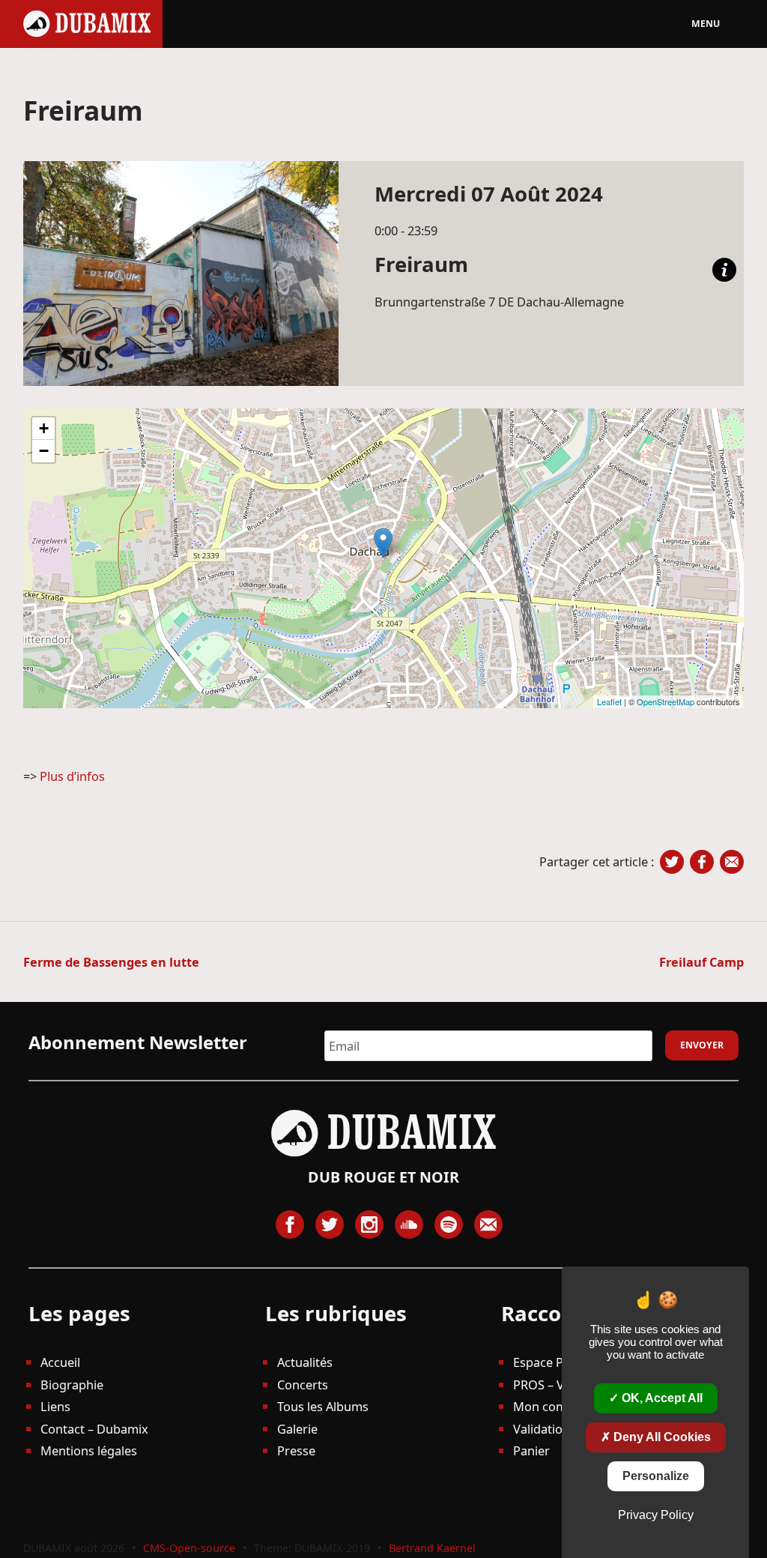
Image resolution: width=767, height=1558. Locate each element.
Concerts (302, 1384)
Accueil (60, 1362)
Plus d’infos (72, 776)
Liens (55, 1406)
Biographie (71, 1384)
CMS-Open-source (190, 1548)
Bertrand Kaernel (432, 1548)
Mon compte (549, 1406)
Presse (296, 1450)
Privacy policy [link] (656, 1515)
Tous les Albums (323, 1406)
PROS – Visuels (554, 1384)
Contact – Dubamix (94, 1428)
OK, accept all (661, 1398)
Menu (705, 23)
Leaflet (609, 701)
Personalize (655, 1476)
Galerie (297, 1428)
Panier (531, 1450)
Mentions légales (88, 1450)
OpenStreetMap (665, 701)
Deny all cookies (660, 1437)
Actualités (305, 1362)
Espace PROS (550, 1362)
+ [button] (44, 428)
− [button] (44, 450)
